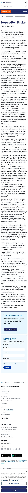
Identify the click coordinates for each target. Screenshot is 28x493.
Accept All (14, 490)
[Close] (26, 471)
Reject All (14, 487)
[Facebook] (2, 449)
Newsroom (4, 403)
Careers (3, 409)
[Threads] (10, 449)
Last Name (5, 352)
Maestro (3, 420)
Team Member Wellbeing (7, 436)
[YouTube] (16, 449)
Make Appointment (10, 329)
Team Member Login (6, 434)
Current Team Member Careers (9, 427)
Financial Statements (6, 468)
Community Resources (6, 400)
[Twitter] (13, 449)
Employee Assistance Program (8, 429)
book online (12, 461)
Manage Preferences (14, 483)
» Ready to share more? (9, 364)
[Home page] (2, 16)
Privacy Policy (14, 480)
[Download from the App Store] (6, 455)
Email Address (6, 358)
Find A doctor (6, 11)
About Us (3, 389)
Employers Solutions (6, 443)
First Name (5, 347)
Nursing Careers (5, 412)
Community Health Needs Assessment (10, 398)
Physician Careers (5, 414)
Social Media (4, 393)
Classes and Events (6, 391)
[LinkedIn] (8, 449)
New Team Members (6, 432)
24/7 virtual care (22, 460)
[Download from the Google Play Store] (17, 455)
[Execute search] (26, 6)
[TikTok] (19, 449)
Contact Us (4, 396)
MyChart (7, 461)
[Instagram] (5, 449)
